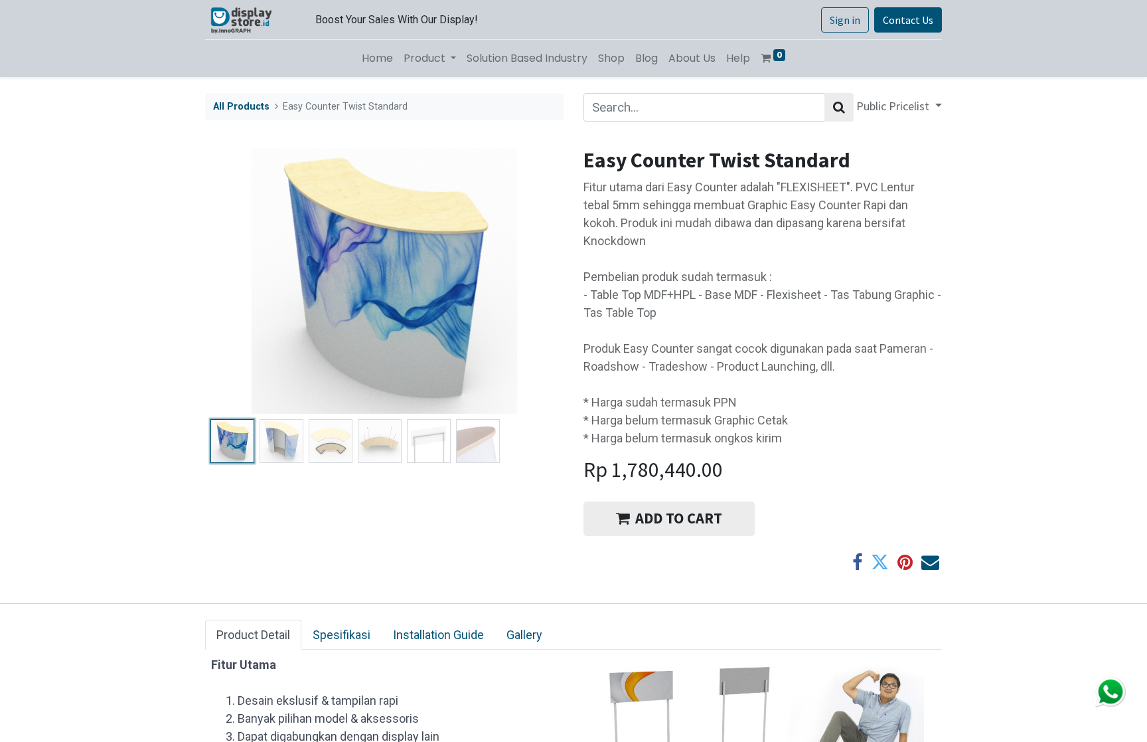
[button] (232, 281)
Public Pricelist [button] (894, 106)
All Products (241, 106)
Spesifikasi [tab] (341, 635)
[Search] (839, 107)
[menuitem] (377, 58)
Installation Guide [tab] (438, 635)
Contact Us (908, 20)
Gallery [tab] (524, 635)
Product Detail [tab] (253, 635)
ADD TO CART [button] (678, 518)
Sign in (845, 20)
